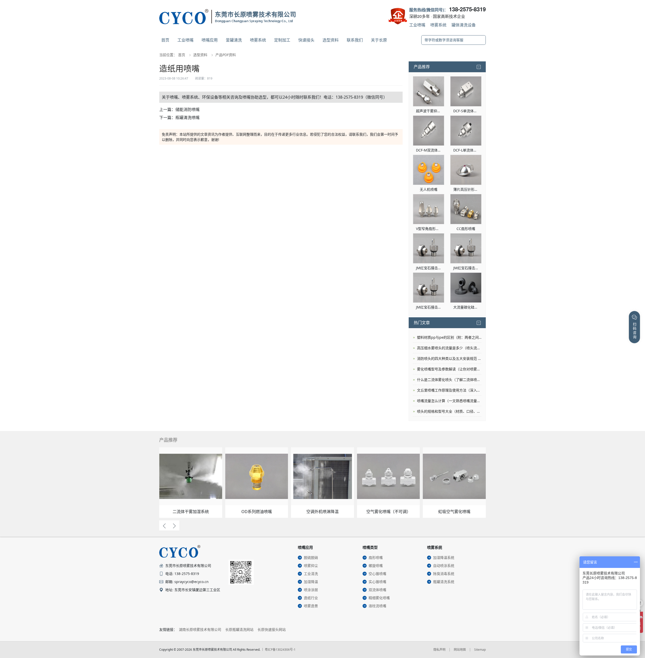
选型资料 (330, 40)
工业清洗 (311, 573)
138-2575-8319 (467, 9)
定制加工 (282, 40)
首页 (165, 40)
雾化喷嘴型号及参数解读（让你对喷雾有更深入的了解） (449, 369)
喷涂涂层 (311, 589)
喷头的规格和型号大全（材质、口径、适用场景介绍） (449, 411)
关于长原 (379, 40)
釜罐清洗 (234, 40)
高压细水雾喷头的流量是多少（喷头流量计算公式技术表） (449, 347)
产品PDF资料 (225, 54)
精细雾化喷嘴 (379, 597)
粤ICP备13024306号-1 (280, 649)
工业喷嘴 (417, 25)
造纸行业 (311, 597)
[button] (164, 525)
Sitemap (480, 649)
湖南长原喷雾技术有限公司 (200, 629)
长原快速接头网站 (271, 629)
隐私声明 (439, 649)
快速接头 (306, 40)
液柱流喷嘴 (377, 605)
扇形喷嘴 (376, 557)
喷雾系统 (438, 25)
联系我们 (355, 40)
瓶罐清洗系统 (443, 581)
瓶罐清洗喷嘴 (187, 117)
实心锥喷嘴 (377, 581)
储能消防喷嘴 (187, 109)
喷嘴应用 (210, 40)
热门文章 (422, 322)
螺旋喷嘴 (376, 565)
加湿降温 (311, 581)
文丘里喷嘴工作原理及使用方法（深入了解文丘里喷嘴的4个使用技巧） (449, 390)
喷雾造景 (311, 605)
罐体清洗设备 (464, 25)
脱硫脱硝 (311, 557)
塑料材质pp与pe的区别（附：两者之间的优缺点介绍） (449, 337)
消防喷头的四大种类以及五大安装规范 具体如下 (449, 358)
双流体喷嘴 (377, 589)
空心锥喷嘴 (377, 573)
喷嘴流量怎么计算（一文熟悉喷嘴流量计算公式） (449, 400)
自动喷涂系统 (443, 565)
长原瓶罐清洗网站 (239, 629)
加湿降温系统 (443, 557)
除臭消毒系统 (443, 573)
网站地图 (460, 649)
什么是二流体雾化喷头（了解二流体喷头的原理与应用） (449, 379)
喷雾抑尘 (311, 565)
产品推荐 (422, 66)
